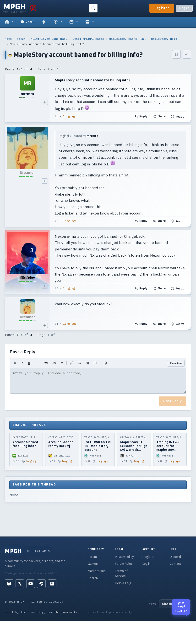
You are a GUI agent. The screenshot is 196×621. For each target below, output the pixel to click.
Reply (143, 116)
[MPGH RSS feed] (52, 583)
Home (8, 38)
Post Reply (172, 401)
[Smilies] (105, 363)
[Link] (71, 363)
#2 (56, 221)
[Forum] (8, 22)
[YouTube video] (95, 363)
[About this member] (45, 102)
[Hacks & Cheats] (57, 22)
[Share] (187, 54)
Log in (184, 8)
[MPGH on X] (20, 583)
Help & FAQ (123, 583)
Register (161, 8)
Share (162, 116)
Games (93, 564)
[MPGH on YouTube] (30, 583)
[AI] (73, 22)
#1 (56, 116)
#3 (56, 288)
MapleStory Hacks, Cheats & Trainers (127, 38)
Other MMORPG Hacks (88, 38)
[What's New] (43, 22)
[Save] (176, 54)
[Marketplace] (89, 22)
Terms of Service (121, 573)
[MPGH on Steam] (41, 583)
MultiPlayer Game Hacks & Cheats (49, 38)
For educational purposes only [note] (106, 612)
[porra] (33, 8)
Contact (175, 564)
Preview (176, 363)
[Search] (93, 8)
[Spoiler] (87, 363)
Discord (175, 557)
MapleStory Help (164, 38)
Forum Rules (124, 564)
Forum (21, 38)
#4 (56, 323)
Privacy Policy (124, 557)
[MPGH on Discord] (9, 583)
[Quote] (46, 363)
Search (93, 578)
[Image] (79, 363)
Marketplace (97, 571)
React (179, 116)
